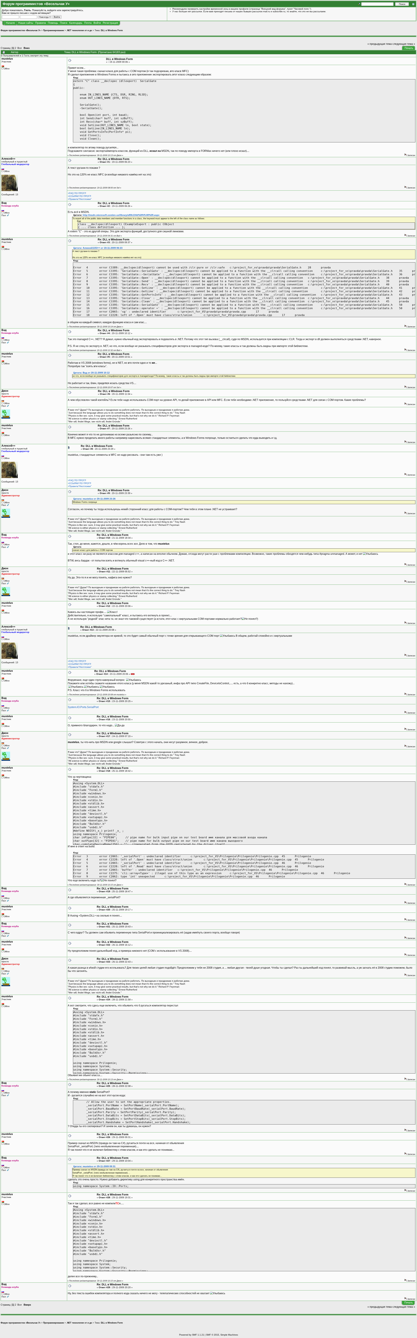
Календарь (75, 22)
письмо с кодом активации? (35, 13)
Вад (4, 202)
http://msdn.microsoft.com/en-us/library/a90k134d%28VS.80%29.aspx (121, 215)
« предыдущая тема (379, 44)
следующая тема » (403, 44)
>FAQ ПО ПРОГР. (77, 193)
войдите (51, 10)
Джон (4, 390)
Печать (409, 48)
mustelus (7, 58)
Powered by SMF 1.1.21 (191, 1334)
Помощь (53, 22)
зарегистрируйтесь (72, 10)
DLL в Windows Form (112, 30)
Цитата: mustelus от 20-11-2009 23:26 (94, 499)
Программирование (53, 30)
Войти (97, 22)
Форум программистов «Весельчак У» (21, 30)
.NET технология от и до (79, 30)
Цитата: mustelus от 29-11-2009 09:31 (94, 1166)
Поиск (63, 22)
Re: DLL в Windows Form (113, 159)
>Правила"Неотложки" (80, 199)
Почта (88, 22)
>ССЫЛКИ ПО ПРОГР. (79, 196)
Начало (10, 22)
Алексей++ (8, 158)
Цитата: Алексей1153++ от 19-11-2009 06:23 (97, 248)
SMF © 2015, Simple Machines (222, 1334)
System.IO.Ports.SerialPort (83, 707)
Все (19, 48)
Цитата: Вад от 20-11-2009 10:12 (91, 373)
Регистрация (110, 22)
